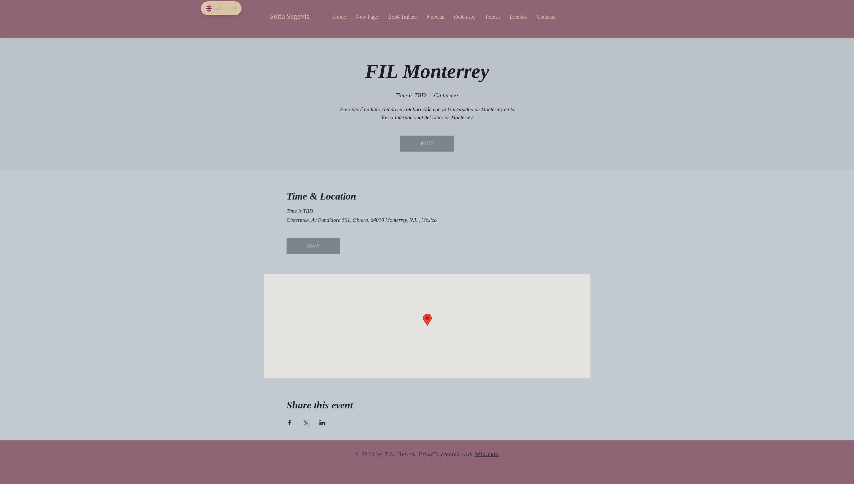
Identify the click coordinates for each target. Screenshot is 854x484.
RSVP (427, 143)
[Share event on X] (306, 422)
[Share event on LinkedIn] (322, 422)
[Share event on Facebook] (290, 422)
